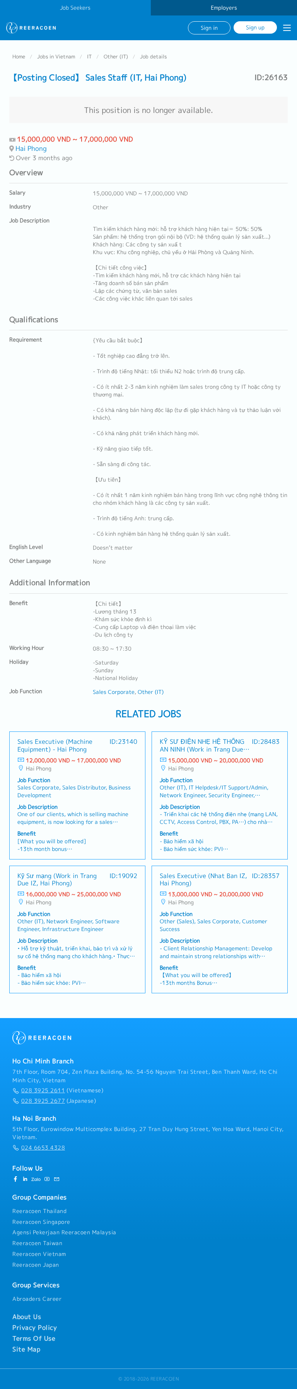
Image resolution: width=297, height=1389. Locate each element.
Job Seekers (75, 8)
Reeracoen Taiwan (37, 1243)
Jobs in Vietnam (56, 56)
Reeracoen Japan (35, 1265)
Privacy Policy (34, 1327)
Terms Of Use (33, 1338)
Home (18, 56)
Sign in (209, 27)
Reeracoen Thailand (39, 1211)
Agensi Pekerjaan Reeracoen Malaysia (64, 1232)
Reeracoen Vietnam (39, 1254)
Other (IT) (116, 56)
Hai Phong (31, 148)
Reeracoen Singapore (41, 1222)
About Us (26, 1317)
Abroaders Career (36, 1299)
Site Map (26, 1349)
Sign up (255, 27)
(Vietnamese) (62, 1090)
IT (89, 56)
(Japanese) (58, 1101)
